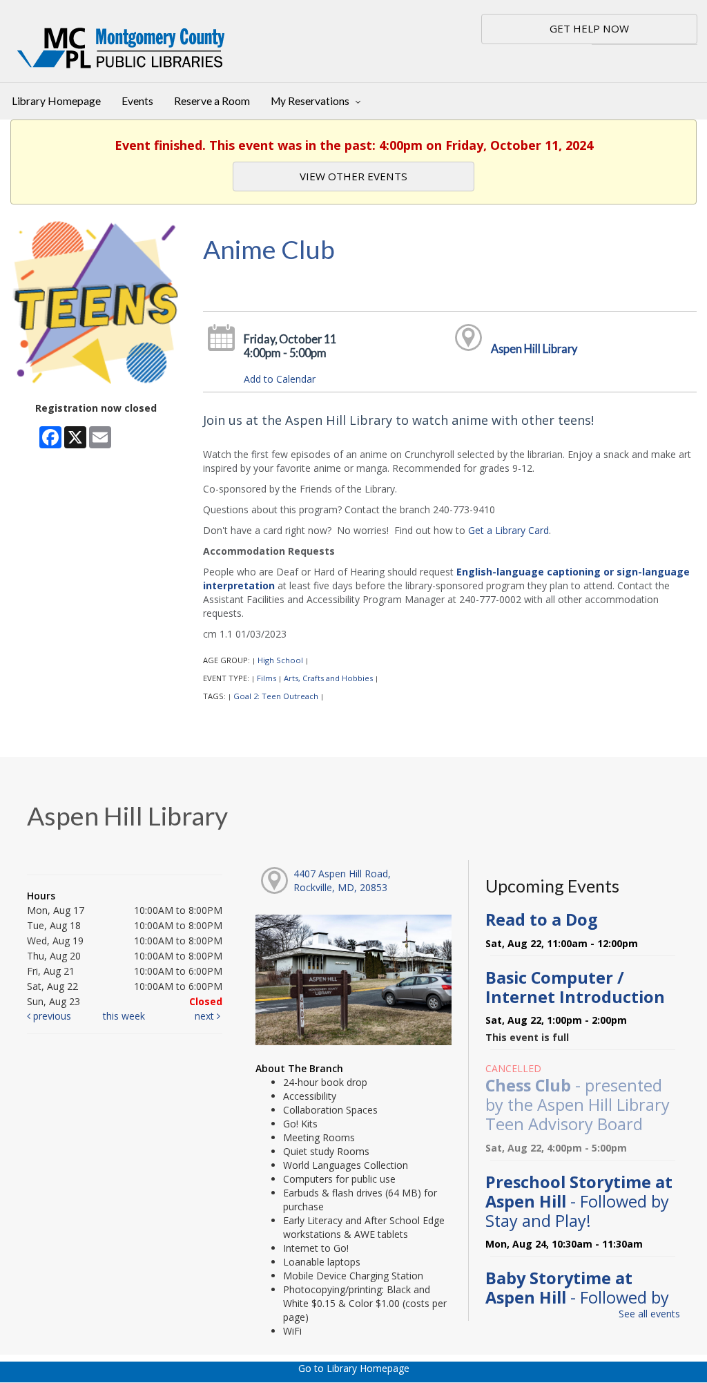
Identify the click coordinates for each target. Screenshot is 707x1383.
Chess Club (577, 1104)
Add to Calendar (280, 378)
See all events (649, 1313)
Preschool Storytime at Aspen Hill (578, 1201)
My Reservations (311, 101)
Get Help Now (589, 28)
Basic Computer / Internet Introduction (575, 987)
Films (266, 678)
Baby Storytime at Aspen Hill (577, 1297)
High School (280, 660)
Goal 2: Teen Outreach (275, 696)
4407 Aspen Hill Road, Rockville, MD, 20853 (342, 880)
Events (137, 101)
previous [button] (50, 1015)
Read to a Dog (541, 919)
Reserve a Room (212, 101)
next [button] (206, 1015)
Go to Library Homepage (353, 1368)
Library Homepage (56, 101)
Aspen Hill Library (534, 348)
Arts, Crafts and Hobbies (328, 678)
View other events (353, 176)
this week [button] (124, 1015)
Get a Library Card (508, 530)
